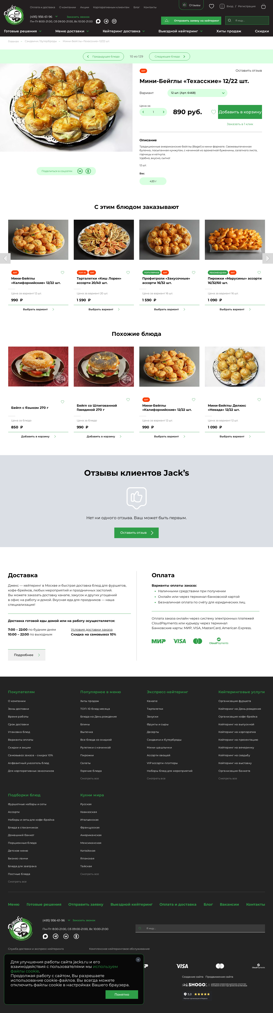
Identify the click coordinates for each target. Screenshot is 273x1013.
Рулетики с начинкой (95, 747)
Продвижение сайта (219, 976)
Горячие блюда (91, 770)
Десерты (153, 731)
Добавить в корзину (240, 112)
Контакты (150, 7)
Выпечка (86, 731)
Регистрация (247, 6)
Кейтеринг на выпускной (236, 724)
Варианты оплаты (20, 739)
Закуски (152, 716)
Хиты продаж (228, 31)
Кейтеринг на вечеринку (236, 747)
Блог (137, 7)
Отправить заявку (85, 904)
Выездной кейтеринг (178, 31)
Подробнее (23, 655)
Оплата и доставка (42, 7)
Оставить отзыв (249, 70)
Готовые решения (20, 31)
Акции (84, 7)
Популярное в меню (100, 692)
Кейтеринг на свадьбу (234, 755)
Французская (90, 827)
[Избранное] (211, 6)
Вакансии (229, 904)
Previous (5, 258)
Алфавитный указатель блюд (28, 763)
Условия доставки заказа (92, 630)
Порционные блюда (22, 842)
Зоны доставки (18, 708)
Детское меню (18, 850)
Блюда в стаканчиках (23, 827)
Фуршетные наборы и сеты (27, 804)
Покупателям (21, 692)
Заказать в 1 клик (240, 124)
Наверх (3, 253)
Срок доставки (18, 724)
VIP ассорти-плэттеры (162, 763)
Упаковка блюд (19, 731)
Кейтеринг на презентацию (238, 739)
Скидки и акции (19, 747)
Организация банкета (234, 770)
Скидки (262, 31)
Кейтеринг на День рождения (239, 708)
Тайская (86, 866)
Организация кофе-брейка (237, 716)
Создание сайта (192, 976)
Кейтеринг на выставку (235, 763)
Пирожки (87, 755)
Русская (86, 804)
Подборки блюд (24, 795)
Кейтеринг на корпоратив (237, 731)
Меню (13, 904)
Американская (91, 835)
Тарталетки (155, 708)
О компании (67, 7)
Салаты (85, 763)
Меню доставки (69, 31)
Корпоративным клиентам (111, 7)
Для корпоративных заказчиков (31, 770)
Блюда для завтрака (22, 866)
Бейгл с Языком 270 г (29, 408)
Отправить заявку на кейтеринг (196, 20)
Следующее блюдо (167, 56)
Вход (230, 6)
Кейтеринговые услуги (241, 692)
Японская (87, 858)
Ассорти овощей (158, 755)
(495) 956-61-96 (41, 17)
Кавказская (88, 811)
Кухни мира (92, 795)
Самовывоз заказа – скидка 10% (30, 755)
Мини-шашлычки (159, 747)
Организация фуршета (234, 701)
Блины (85, 724)
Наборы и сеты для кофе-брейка (31, 819)
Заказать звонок (78, 16)
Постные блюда (19, 874)
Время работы (18, 716)
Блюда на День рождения (98, 716)
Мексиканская (91, 842)
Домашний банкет (21, 835)
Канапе (152, 701)
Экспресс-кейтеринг (167, 692)
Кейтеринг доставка (121, 31)
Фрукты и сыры (157, 724)
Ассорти (14, 811)
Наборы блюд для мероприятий (170, 770)
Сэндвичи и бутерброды (164, 739)
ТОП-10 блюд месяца (95, 708)
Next (267, 258)
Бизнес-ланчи (18, 858)
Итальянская (89, 819)
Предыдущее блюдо (106, 56)
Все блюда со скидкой (96, 739)
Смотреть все (89, 778)
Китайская (88, 850)
